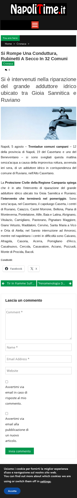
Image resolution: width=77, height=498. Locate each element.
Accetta (12, 491)
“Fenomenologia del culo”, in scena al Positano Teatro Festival (55, 283)
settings (45, 481)
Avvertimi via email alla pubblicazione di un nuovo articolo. (17, 430)
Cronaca (21, 43)
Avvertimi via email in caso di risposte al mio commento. (16, 395)
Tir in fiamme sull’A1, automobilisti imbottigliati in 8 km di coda (21, 283)
